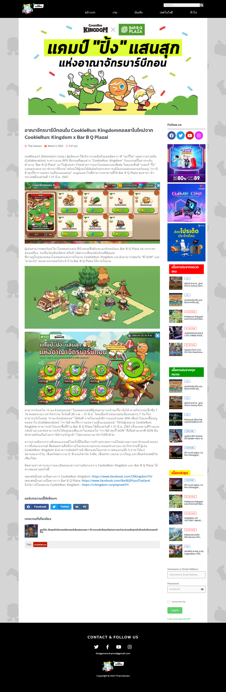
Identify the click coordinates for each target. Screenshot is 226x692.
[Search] (201, 5)
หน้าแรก (90, 12)
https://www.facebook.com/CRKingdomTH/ (122, 476)
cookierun (40, 544)
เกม (115, 12)
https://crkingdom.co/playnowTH (105, 485)
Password (173, 583)
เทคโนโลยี (166, 12)
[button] (37, 507)
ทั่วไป (193, 12)
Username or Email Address (182, 569)
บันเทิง (138, 12)
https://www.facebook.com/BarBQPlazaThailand (116, 480)
